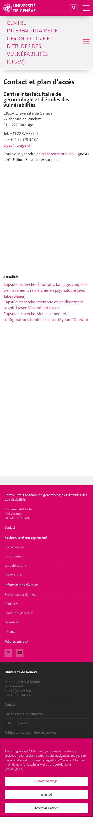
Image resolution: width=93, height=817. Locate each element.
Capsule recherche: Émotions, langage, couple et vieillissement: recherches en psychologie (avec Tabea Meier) (45, 290)
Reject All (46, 795)
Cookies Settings (46, 781)
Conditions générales (19, 613)
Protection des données (21, 594)
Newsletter (12, 622)
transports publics (57, 154)
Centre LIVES (13, 575)
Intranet (10, 632)
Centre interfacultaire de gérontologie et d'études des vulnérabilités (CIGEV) (32, 42)
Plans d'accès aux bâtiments (24, 714)
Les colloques (14, 556)
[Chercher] (73, 8)
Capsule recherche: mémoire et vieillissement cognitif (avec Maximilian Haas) (43, 305)
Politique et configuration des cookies (30, 732)
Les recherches (14, 547)
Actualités (11, 604)
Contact (10, 527)
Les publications (16, 566)
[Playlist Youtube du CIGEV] (19, 652)
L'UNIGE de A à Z (16, 723)
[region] (46, 777)
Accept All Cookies (46, 808)
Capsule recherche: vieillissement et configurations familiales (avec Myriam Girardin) (45, 316)
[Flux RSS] (8, 652)
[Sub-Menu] (86, 42)
